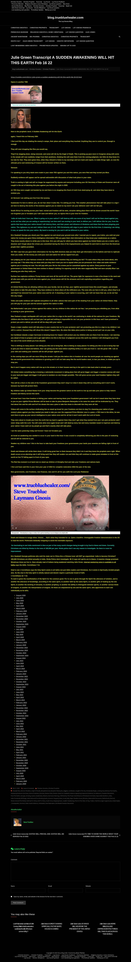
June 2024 (20, 663)
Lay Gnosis (47, 2)
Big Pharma (28, 6)
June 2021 (20, 747)
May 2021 (19, 750)
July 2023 (19, 689)
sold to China (41, 801)
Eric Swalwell (65, 793)
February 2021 (21, 755)
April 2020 (20, 776)
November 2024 (22, 650)
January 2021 (21, 758)
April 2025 (20, 637)
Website (88, 886)
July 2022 (19, 721)
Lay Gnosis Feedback (58, 2)
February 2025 (21, 642)
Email (50, 886)
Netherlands (106, 798)
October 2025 (21, 621)
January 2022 (21, 737)
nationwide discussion (95, 798)
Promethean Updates (37, 10)
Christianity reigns (91, 791)
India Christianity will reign (18, 798)
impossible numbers (102, 796)
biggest (66, 791)
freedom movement (108, 793)
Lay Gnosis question (55, 4)
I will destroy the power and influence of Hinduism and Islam (78, 796)
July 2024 (19, 661)
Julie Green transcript (18, 8)
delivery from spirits (111, 791)
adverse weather (26, 791)
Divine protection (34, 793)
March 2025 (20, 640)
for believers (97, 793)
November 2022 (22, 710)
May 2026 (19, 603)
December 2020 (22, 760)
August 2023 (21, 687)
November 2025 (22, 619)
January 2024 (21, 674)
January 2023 (21, 705)
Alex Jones (66, 4)
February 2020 (21, 781)
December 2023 (22, 676)
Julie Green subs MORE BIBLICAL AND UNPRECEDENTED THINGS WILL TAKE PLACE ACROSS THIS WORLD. (107, 929)
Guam (33, 796)
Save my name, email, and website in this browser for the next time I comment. (38, 896)
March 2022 (20, 731)
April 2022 (20, 729)
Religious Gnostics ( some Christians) (36, 4)
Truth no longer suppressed (103, 801)
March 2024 (20, 669)
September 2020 (22, 768)
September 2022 (22, 716)
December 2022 (22, 708)
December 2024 (22, 648)
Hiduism (45, 796)
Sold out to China (31, 801)
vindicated (42, 803)
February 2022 (21, 734)
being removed (45, 791)
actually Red (16, 791)
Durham (42, 793)
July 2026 (19, 598)
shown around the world (18, 801)
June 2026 (20, 601)
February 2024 (21, 671)
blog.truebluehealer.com (65, 17)
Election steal (57, 793)
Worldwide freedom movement (64, 803)
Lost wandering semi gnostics (21, 10)
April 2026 (20, 606)
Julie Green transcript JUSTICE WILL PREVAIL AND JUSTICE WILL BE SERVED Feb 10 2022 (38, 835)
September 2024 (22, 655)
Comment (14, 859)
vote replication (50, 803)
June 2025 (20, 632)
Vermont (22, 803)
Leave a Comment (28, 788)
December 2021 (22, 739)
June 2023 (20, 692)
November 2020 (22, 763)
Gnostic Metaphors (39, 8)
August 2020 (21, 771)
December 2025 (22, 616)
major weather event (76, 798)
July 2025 (19, 629)
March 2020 (20, 779)
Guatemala (39, 796)
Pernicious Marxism (17, 4)
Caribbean (72, 791)
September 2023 (22, 684)
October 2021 (21, 744)
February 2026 (21, 611)
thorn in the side (80, 801)
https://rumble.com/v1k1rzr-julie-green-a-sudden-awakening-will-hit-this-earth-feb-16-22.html (46, 77)
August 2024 (21, 658)
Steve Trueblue (28, 822)
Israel (64, 798)
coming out (100, 791)
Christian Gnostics (16, 2)
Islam (60, 798)
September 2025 (22, 624)
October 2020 (21, 765)
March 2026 (20, 608)
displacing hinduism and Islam (19, 793)
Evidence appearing (75, 793)
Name (13, 886)
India (110, 796)
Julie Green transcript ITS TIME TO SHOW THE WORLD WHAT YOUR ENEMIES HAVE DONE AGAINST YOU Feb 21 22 (93, 835)
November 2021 (22, 742)
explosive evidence (87, 793)
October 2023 (21, 682)
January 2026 (21, 614)
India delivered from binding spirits (37, 798)
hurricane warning (53, 796)
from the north (15, 796)
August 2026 (21, 595)
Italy (68, 798)
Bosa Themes (80, 953)
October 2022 (21, 713)
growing (28, 796)
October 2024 (21, 653)
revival (112, 798)
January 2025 (21, 645)
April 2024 (20, 666)
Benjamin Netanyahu (57, 791)
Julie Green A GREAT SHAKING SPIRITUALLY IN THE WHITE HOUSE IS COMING (51, 926)
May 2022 (19, 726)
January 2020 (21, 784)
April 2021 (20, 752)
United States (116, 801)
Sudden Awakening (68, 801)
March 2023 (20, 700)
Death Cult (69, 6)
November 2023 (22, 679)
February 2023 (21, 703)
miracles (85, 798)
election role (48, 793)
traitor (92, 801)
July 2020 (19, 773)
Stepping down (57, 801)
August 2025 (21, 627)
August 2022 (21, 718)
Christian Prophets (29, 2)
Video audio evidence (31, 803)
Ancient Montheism (17, 6)
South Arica (49, 801)
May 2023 (19, 695)
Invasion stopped (53, 798)
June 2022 (20, 724)
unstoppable (15, 803)
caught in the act (80, 791)
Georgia (22, 796)
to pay (88, 801)
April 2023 (20, 697)
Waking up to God (50, 10)
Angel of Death (35, 791)
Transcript (39, 2)
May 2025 (19, 634)
